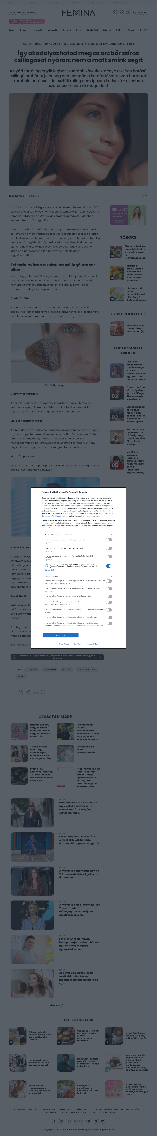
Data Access (78, 644)
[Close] (121, 492)
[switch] (109, 539)
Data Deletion (64, 644)
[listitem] (78, 534)
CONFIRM (60, 635)
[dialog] (78, 568)
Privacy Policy (92, 644)
